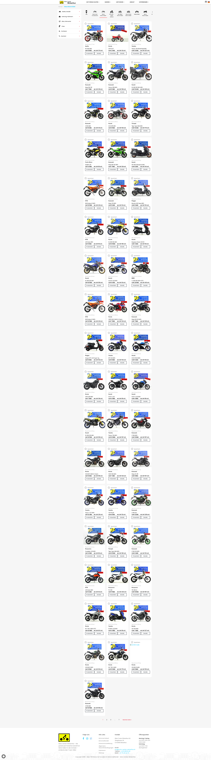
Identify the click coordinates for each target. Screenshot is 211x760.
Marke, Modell (71, 11)
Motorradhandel (104, 741)
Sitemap (101, 753)
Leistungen (119, 2)
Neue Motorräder (69, 6)
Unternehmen (143, 2)
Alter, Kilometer (70, 21)
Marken (107, 2)
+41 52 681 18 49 (125, 751)
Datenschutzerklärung (105, 743)
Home (60, 6)
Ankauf (132, 2)
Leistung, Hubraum (70, 16)
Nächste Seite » (127, 720)
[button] (3, 756)
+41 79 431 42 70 (124, 753)
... (114, 720)
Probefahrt (89, 53)
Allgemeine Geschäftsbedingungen (106, 747)
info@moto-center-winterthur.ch (125, 749)
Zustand (70, 36)
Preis (71, 26)
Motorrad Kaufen (92, 2)
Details (99, 53)
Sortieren (70, 31)
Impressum (102, 750)
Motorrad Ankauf (104, 738)
